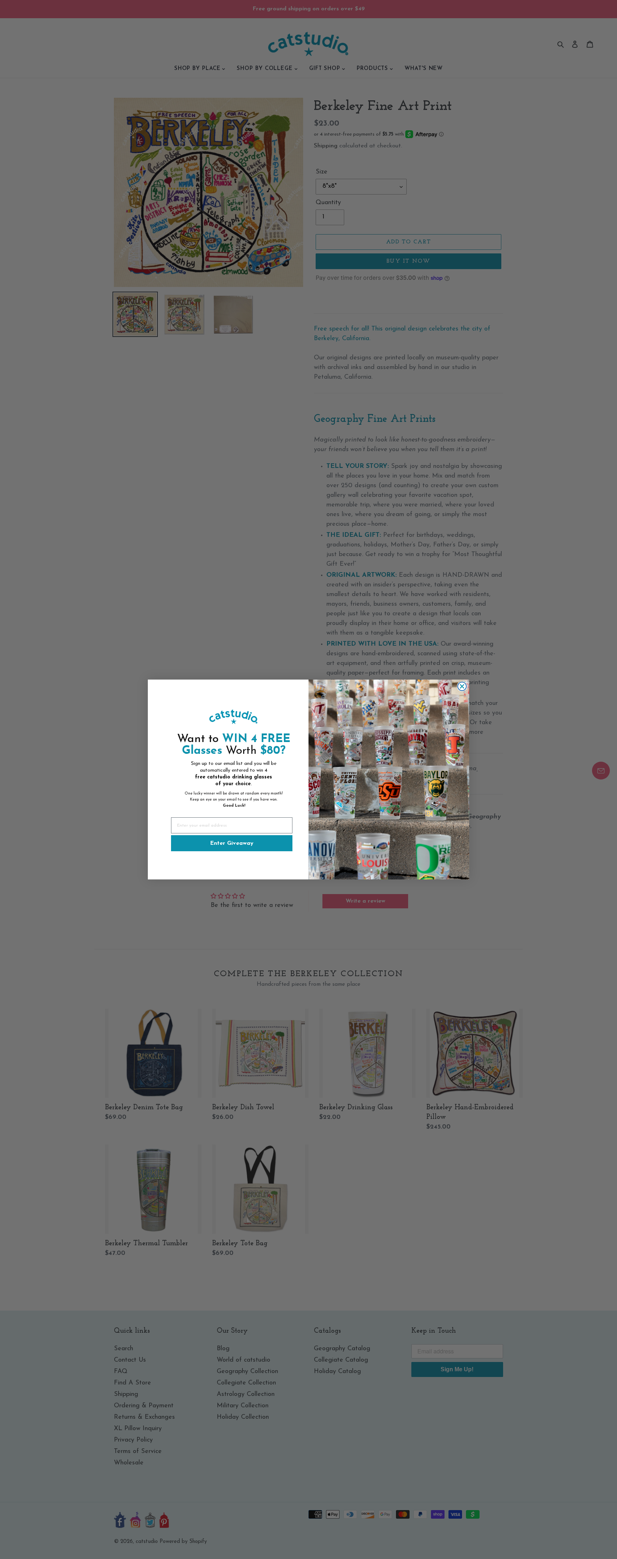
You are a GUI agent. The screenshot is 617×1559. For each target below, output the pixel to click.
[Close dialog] (462, 686)
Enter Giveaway (232, 843)
